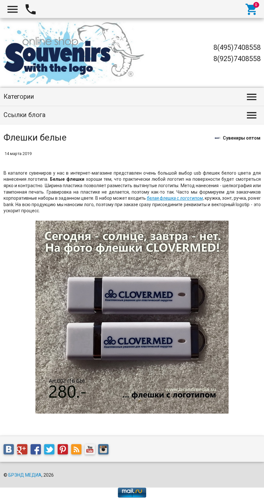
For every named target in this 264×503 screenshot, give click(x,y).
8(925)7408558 (237, 59)
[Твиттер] (51, 450)
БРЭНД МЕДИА (25, 475)
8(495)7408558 (237, 47)
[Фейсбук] (37, 450)
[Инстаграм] (105, 450)
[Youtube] (91, 450)
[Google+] (24, 450)
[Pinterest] (64, 450)
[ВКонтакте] (10, 450)
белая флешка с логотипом (175, 198)
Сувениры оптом (241, 137)
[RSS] (78, 450)
